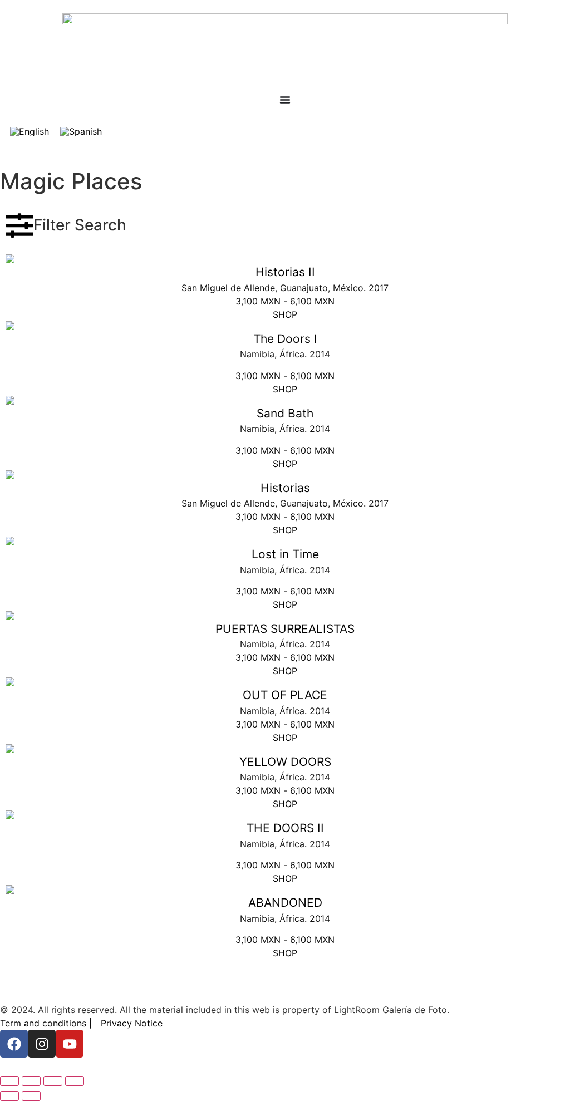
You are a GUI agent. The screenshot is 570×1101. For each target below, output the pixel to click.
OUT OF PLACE (285, 695)
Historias (285, 488)
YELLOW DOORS (285, 762)
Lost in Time (285, 554)
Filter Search (79, 224)
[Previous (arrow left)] (9, 1096)
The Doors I (285, 339)
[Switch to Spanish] (81, 131)
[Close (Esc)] (74, 1081)
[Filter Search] (19, 225)
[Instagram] (42, 1044)
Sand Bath (285, 413)
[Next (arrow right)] (31, 1096)
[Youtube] (69, 1044)
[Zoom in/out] (9, 1081)
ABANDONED (285, 903)
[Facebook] (14, 1044)
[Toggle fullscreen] (31, 1081)
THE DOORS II (285, 828)
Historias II (285, 272)
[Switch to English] (29, 131)
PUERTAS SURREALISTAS (285, 629)
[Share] (52, 1081)
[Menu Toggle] (285, 99)
